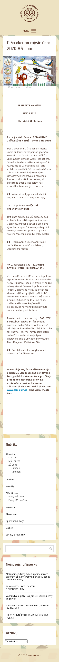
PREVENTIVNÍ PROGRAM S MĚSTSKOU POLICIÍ (27, 616)
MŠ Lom (12, 457)
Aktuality (10, 454)
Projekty (10, 507)
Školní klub (11, 514)
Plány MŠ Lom (16, 496)
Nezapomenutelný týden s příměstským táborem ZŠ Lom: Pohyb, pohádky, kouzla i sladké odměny (28, 576)
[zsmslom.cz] (29, 13)
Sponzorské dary (15, 520)
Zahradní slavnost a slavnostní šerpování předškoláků (27, 607)
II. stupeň (16, 471)
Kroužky (10, 486)
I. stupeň (15, 467)
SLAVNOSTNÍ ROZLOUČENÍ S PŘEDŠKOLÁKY (21, 588)
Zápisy (9, 527)
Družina (10, 479)
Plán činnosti (12, 493)
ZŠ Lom (12, 464)
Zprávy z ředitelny (15, 534)
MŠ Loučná (14, 460)
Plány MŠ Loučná (17, 500)
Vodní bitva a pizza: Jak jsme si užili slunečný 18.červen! (29, 597)
